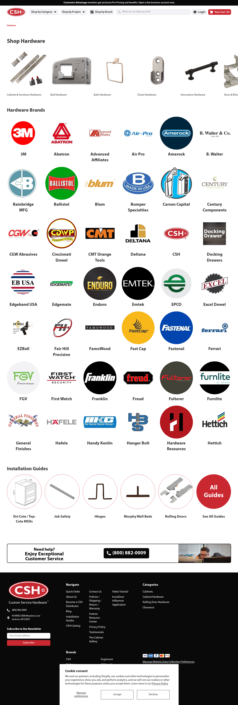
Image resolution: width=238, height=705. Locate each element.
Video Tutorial (120, 591)
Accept (117, 694)
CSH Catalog (73, 626)
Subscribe (28, 642)
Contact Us (95, 591)
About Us (71, 597)
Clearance (148, 607)
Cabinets (148, 591)
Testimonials (96, 632)
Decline (153, 694)
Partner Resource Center (94, 618)
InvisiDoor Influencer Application (119, 601)
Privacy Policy (160, 683)
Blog (68, 611)
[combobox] (149, 12)
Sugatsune (107, 659)
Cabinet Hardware (153, 597)
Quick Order (73, 591)
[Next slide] (227, 73)
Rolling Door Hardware (156, 602)
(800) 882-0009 (19, 610)
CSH (68, 659)
